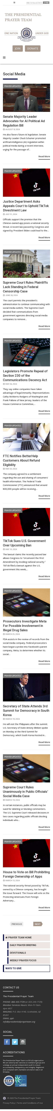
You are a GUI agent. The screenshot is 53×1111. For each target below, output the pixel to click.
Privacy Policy (9, 1103)
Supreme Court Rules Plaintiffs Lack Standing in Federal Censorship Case (25, 287)
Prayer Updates (12, 86)
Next (37, 924)
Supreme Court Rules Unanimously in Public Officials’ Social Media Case (25, 791)
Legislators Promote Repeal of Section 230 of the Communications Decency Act (25, 375)
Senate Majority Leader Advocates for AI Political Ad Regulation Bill (24, 121)
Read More (44, 156)
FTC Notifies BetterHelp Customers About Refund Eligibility (21, 460)
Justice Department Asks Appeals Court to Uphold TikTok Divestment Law (26, 206)
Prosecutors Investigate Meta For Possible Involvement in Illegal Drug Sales (25, 626)
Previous (17, 924)
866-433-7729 (18, 1001)
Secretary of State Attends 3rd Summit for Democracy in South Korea (26, 710)
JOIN (17, 48)
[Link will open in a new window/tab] (7, 1042)
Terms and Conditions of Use (30, 1103)
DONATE (32, 48)
